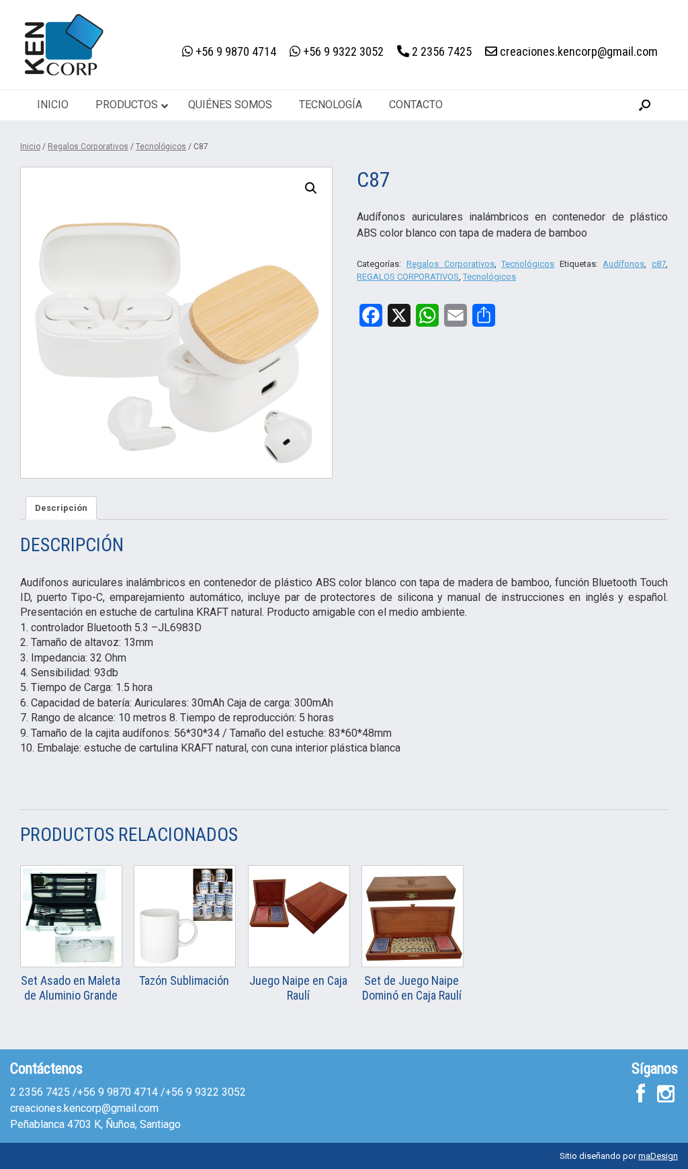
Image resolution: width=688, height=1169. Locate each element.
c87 (659, 264)
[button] (644, 105)
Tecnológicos (161, 146)
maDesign (658, 1156)
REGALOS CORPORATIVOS (408, 277)
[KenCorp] (64, 44)
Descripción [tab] (61, 508)
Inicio (30, 146)
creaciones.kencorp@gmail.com (84, 1108)
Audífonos (623, 264)
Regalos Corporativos (88, 146)
